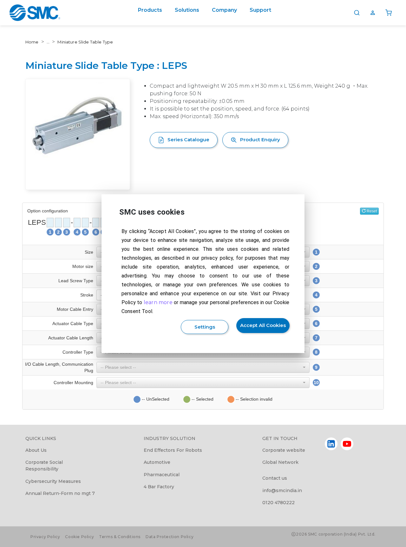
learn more (158, 302)
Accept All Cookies (263, 325)
